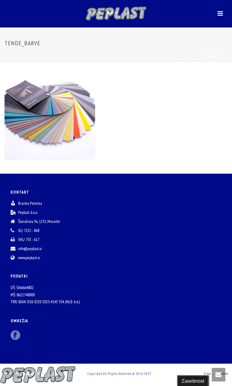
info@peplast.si (30, 248)
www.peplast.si (29, 257)
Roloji (192, 56)
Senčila (177, 56)
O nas (207, 373)
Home (163, 56)
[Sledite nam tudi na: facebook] (15, 335)
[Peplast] (116, 13)
